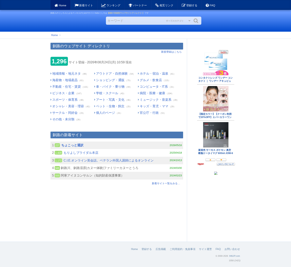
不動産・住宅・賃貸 (66, 86)
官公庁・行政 (149, 112)
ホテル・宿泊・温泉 (154, 73)
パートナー (139, 5)
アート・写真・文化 (110, 99)
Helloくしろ (73, 22)
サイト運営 (205, 249)
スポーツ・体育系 (65, 99)
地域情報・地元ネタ (66, 73)
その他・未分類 (63, 119)
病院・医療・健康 (152, 93)
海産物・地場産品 (65, 80)
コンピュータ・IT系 (154, 86)
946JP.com (234, 256)
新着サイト (85, 5)
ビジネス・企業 (63, 93)
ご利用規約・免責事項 (182, 249)
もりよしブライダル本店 (81, 152)
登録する (191, 5)
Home (54, 35)
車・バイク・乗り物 (110, 86)
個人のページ (105, 112)
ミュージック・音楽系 (155, 99)
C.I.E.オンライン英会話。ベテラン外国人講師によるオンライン (109, 160)
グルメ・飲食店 (151, 80)
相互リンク (166, 5)
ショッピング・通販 (110, 80)
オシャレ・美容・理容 (68, 106)
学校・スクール (107, 93)
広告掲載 (161, 249)
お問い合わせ (232, 249)
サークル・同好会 (65, 112)
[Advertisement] (116, 214)
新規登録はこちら (171, 51)
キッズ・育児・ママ (154, 106)
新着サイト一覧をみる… (166, 183)
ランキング (113, 5)
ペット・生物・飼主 (110, 106)
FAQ (212, 5)
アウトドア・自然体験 (112, 73)
